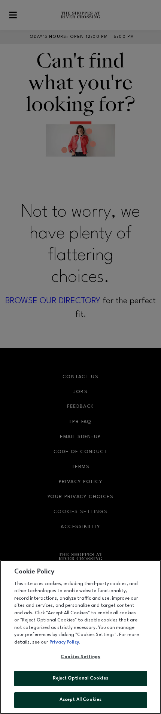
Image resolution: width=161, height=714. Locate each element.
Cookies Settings (80, 657)
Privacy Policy (64, 642)
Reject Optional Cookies (81, 678)
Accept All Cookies (80, 700)
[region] (80, 637)
